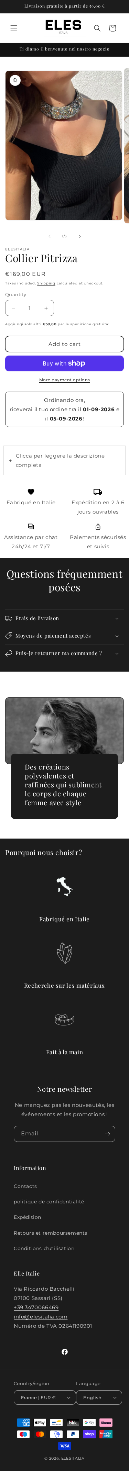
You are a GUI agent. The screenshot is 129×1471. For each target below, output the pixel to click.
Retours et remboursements (50, 1233)
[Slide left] (49, 236)
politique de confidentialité (49, 1202)
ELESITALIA (73, 1458)
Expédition (27, 1217)
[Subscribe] (107, 1134)
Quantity (15, 294)
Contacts (25, 1186)
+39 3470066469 (36, 1307)
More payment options (64, 379)
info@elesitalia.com (40, 1316)
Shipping (46, 283)
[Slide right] (79, 236)
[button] (13, 28)
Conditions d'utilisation (44, 1248)
